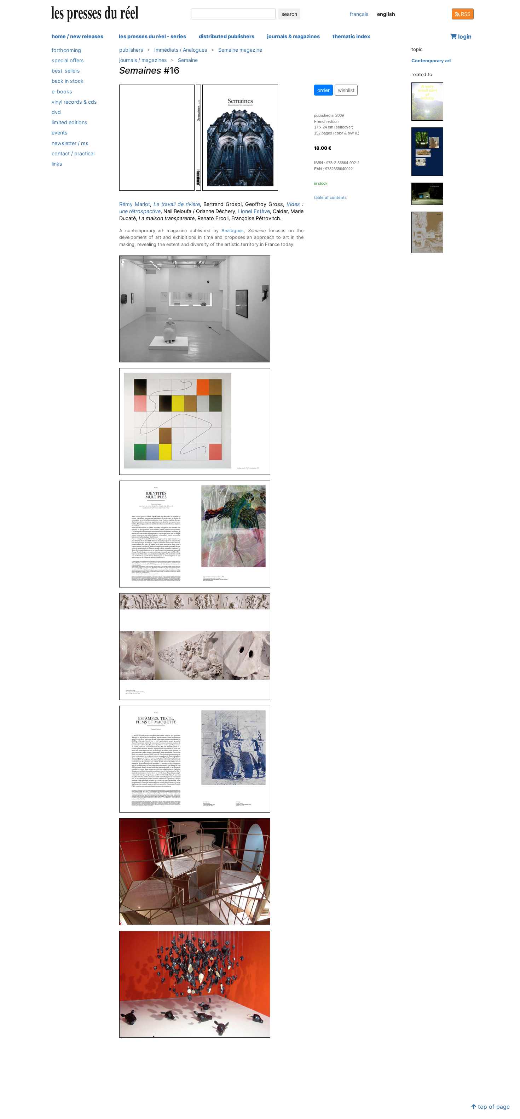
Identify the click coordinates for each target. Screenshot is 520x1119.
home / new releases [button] (77, 36)
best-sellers (66, 71)
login (464, 36)
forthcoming (66, 50)
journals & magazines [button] (293, 36)
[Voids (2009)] (430, 232)
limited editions (69, 122)
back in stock (67, 81)
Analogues (232, 230)
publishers (131, 50)
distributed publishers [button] (226, 36)
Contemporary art (431, 60)
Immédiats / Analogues (180, 50)
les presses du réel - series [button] (152, 36)
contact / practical (73, 153)
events (60, 133)
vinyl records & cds (74, 102)
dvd (56, 112)
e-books (62, 91)
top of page (493, 1106)
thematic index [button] (351, 36)
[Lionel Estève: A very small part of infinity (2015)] (430, 101)
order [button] (323, 90)
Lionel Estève (254, 211)
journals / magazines (143, 60)
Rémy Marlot (134, 204)
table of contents (330, 197)
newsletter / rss (70, 143)
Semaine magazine (240, 50)
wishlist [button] (346, 90)
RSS (465, 14)
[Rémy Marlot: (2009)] (430, 193)
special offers (68, 60)
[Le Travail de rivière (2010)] (430, 151)
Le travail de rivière (177, 204)
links (57, 164)
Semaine (188, 60)
